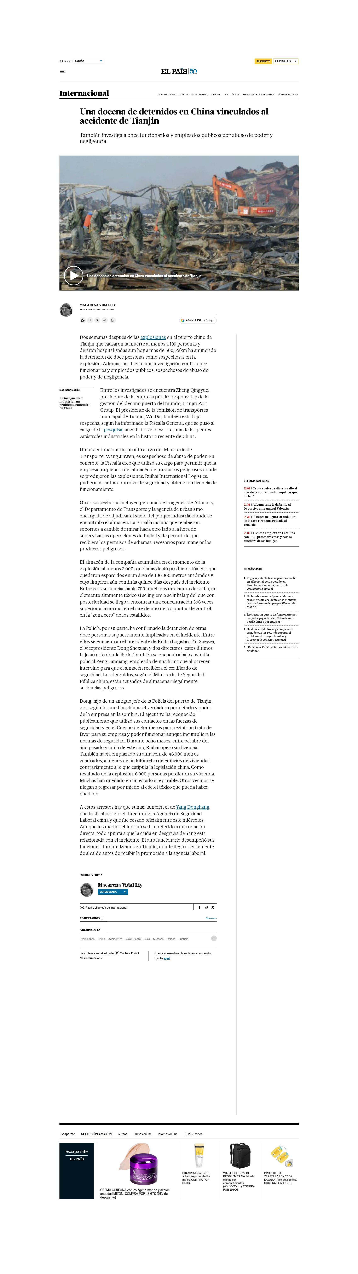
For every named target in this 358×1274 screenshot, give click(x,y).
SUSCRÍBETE (263, 61)
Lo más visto (253, 569)
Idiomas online (168, 1134)
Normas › (211, 918)
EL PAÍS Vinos (193, 1134)
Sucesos (158, 939)
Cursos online (142, 1134)
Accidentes (115, 939)
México (184, 94)
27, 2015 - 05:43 (101, 309)
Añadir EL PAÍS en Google (200, 320)
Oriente (216, 94)
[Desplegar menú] (62, 71)
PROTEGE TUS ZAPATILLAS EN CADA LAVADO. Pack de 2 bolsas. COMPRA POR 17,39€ (280, 1178)
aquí (167, 958)
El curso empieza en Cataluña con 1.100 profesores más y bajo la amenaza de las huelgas (269, 537)
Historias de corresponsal (259, 94)
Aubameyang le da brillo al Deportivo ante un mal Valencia (267, 506)
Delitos (171, 939)
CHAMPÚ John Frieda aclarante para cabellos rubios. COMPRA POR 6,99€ (196, 1178)
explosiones (153, 337)
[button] (179, 223)
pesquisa (113, 430)
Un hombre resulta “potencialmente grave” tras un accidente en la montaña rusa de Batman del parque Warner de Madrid (271, 601)
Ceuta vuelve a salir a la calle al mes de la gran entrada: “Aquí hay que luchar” (271, 492)
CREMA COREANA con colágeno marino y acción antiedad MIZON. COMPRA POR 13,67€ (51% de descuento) (135, 1193)
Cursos (122, 1134)
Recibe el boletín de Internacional (106, 907)
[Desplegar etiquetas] (214, 938)
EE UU (173, 94)
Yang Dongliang (192, 807)
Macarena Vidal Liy (98, 305)
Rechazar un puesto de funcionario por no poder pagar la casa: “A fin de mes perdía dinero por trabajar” (272, 618)
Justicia (183, 939)
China (101, 939)
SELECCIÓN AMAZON (96, 1134)
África (236, 94)
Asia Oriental (133, 939)
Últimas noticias (288, 94)
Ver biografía (108, 891)
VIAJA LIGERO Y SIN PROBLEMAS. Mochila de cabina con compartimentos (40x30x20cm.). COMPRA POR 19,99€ (239, 1181)
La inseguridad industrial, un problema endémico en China (75, 403)
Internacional (84, 94)
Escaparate (67, 1134)
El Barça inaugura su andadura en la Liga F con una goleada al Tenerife (270, 521)
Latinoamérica (199, 94)
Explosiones (87, 939)
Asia (226, 94)
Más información (90, 958)
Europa (162, 94)
